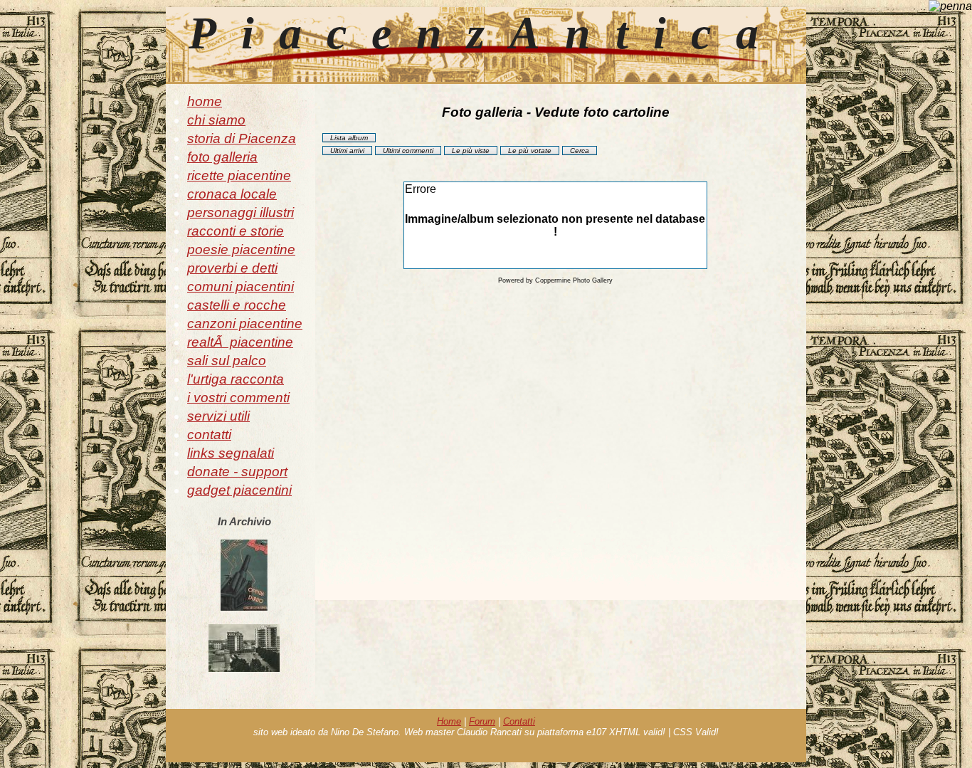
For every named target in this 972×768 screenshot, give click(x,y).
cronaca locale (232, 193)
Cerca (579, 150)
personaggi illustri (240, 212)
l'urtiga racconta (235, 379)
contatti (209, 434)
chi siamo (216, 119)
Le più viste (471, 150)
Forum (482, 721)
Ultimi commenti (408, 150)
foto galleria (222, 156)
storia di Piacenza (241, 138)
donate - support (237, 471)
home (204, 101)
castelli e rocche (236, 305)
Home (449, 721)
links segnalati (230, 453)
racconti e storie (235, 230)
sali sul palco (226, 360)
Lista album (349, 138)
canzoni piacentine (244, 323)
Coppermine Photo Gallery (574, 280)
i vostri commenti (238, 397)
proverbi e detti (232, 268)
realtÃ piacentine (240, 342)
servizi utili (218, 416)
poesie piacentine (241, 249)
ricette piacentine (239, 175)
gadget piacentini (239, 490)
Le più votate (529, 150)
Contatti (519, 721)
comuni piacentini (240, 286)
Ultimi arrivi (347, 150)
